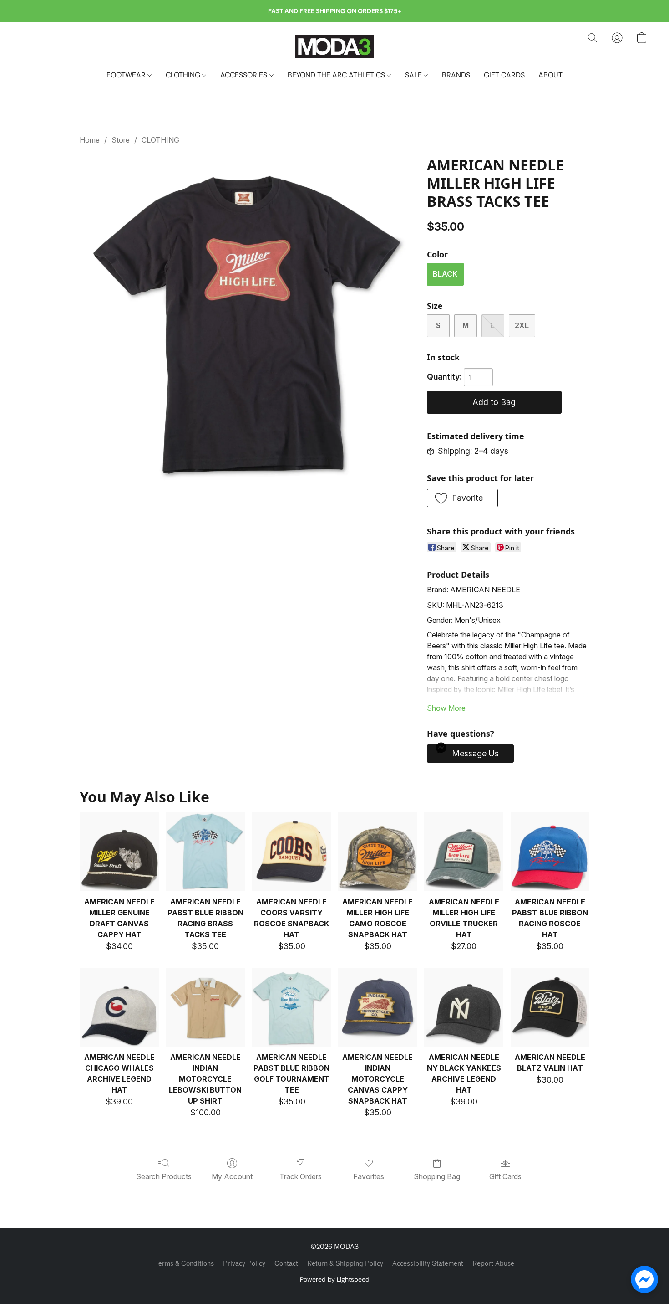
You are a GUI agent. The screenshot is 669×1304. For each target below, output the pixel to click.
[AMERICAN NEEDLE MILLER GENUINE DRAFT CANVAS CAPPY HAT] (119, 851)
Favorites (368, 1176)
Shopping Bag (437, 1176)
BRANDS (456, 75)
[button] (334, 46)
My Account (232, 1176)
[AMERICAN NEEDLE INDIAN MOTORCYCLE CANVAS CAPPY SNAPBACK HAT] (377, 1007)
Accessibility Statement (427, 1264)
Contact (286, 1264)
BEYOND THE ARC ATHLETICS (337, 75)
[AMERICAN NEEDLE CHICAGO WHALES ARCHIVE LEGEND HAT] (119, 1007)
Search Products (164, 1176)
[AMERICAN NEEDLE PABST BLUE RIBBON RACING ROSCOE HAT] (550, 851)
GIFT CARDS (504, 75)
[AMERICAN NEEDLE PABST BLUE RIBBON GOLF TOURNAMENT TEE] (291, 1007)
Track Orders (300, 1176)
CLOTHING (184, 75)
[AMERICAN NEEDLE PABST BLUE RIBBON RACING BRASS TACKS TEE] (205, 851)
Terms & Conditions (184, 1264)
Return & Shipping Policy (345, 1264)
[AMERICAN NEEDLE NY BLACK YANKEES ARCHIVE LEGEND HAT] (463, 1007)
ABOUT (550, 75)
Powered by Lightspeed (335, 1279)
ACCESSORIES (244, 75)
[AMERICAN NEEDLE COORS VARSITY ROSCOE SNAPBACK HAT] (291, 851)
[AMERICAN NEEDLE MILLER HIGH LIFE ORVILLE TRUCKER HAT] (463, 851)
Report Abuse (493, 1264)
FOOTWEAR (126, 75)
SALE (414, 75)
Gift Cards (505, 1176)
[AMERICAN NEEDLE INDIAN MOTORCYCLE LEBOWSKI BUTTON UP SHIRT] (205, 1007)
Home (90, 139)
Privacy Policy (244, 1264)
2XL (522, 325)
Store (121, 139)
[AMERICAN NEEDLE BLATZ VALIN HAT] (550, 1007)
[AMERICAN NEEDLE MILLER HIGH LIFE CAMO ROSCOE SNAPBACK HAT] (377, 851)
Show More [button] (446, 708)
